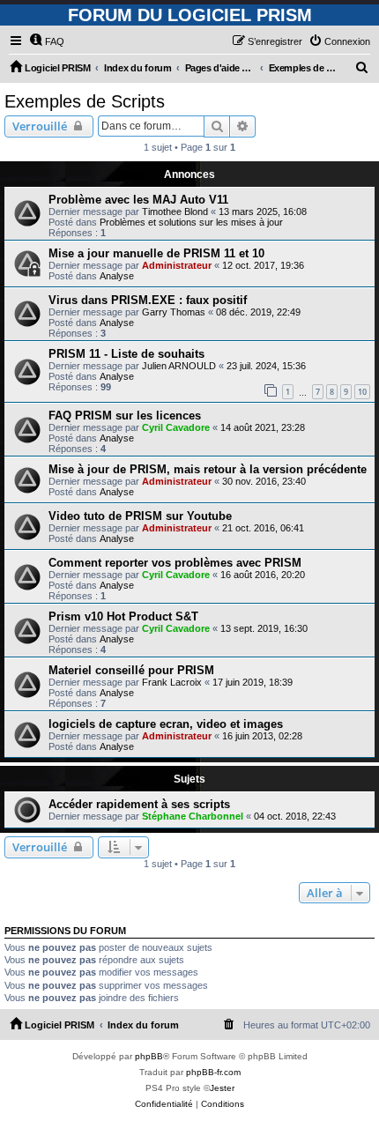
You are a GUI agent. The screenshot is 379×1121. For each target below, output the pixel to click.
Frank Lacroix (172, 682)
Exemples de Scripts (84, 101)
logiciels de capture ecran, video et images (165, 724)
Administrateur (177, 265)
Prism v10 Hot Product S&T (123, 616)
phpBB (149, 1056)
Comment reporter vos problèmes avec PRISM (174, 562)
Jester (222, 1088)
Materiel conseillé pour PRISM (131, 670)
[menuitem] (46, 41)
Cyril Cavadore (176, 427)
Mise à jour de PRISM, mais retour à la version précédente (207, 469)
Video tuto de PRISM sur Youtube (140, 516)
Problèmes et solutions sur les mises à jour (191, 222)
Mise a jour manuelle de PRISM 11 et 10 (156, 253)
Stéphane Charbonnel (192, 816)
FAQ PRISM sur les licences (124, 415)
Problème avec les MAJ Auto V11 (138, 199)
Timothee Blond (175, 211)
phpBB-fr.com (213, 1072)
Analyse (117, 276)
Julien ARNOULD (179, 365)
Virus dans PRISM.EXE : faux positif (147, 300)
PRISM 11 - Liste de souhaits (126, 353)
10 (362, 391)
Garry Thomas (173, 312)
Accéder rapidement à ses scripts (139, 804)
